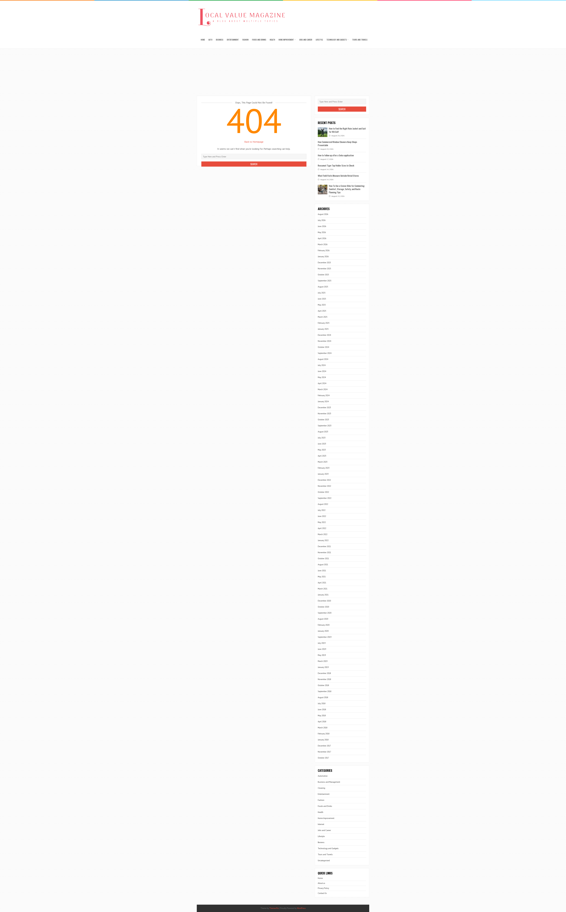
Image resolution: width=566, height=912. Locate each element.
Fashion (245, 39)
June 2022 (322, 516)
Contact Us (322, 893)
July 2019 (321, 643)
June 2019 (322, 649)
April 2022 (322, 528)
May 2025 (322, 305)
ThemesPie (274, 908)
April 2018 (322, 721)
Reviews (321, 842)
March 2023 (322, 462)
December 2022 (324, 480)
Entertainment (233, 39)
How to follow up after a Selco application (336, 155)
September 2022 (324, 498)
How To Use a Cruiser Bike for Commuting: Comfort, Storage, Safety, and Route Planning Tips (347, 189)
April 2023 (322, 456)
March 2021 (322, 588)
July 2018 (321, 703)
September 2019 (324, 637)
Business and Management (329, 782)
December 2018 (324, 673)
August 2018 (323, 697)
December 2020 (324, 601)
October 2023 (323, 419)
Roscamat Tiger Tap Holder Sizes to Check (336, 165)
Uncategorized (324, 860)
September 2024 (324, 353)
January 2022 (323, 540)
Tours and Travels (359, 39)
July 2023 (321, 437)
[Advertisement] (283, 70)
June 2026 (322, 226)
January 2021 (323, 595)
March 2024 (322, 389)
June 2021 (322, 570)
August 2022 (323, 504)
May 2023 (322, 450)
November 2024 (324, 341)
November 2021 (324, 552)
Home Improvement (286, 39)
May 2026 (322, 232)
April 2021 (322, 582)
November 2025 (324, 268)
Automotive (323, 776)
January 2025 (323, 329)
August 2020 (323, 619)
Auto (210, 39)
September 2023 (324, 425)
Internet (321, 824)
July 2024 (321, 365)
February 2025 (323, 323)
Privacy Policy (323, 888)
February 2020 (323, 625)
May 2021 (322, 576)
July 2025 (321, 293)
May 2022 (322, 522)
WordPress (301, 908)
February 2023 (323, 468)
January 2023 (323, 474)
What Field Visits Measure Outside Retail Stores (338, 175)
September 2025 (324, 280)
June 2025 (322, 299)
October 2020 (323, 607)
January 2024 (323, 401)
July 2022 (321, 510)
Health (272, 39)
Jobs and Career (305, 39)
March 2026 (322, 244)
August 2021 (323, 564)
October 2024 (323, 347)
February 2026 (323, 250)
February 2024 (323, 395)
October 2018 (323, 685)
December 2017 (324, 746)
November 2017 (324, 752)
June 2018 (322, 709)
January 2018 (323, 739)
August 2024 (323, 359)
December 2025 (324, 262)
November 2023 (324, 413)
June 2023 (322, 444)
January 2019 (323, 667)
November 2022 (324, 486)
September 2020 (324, 613)
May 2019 (322, 655)
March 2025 (322, 317)
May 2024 (322, 377)
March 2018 (322, 727)
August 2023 (323, 431)
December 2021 (324, 546)
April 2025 (322, 311)
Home (203, 39)
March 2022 (322, 534)
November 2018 (324, 679)
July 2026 (321, 220)
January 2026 (323, 256)
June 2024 (322, 371)
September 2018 (324, 691)
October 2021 (323, 558)
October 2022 (323, 492)
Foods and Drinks (259, 39)
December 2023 (324, 407)
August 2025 (323, 286)
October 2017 (323, 758)
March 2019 (322, 661)
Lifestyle (319, 39)
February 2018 (323, 733)
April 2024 (322, 383)
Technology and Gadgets (336, 39)
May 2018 (322, 715)
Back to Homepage (253, 141)
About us (321, 883)
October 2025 (323, 274)
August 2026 (323, 214)
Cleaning (321, 788)
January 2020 (323, 631)
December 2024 (324, 335)
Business (219, 39)
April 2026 (322, 238)
